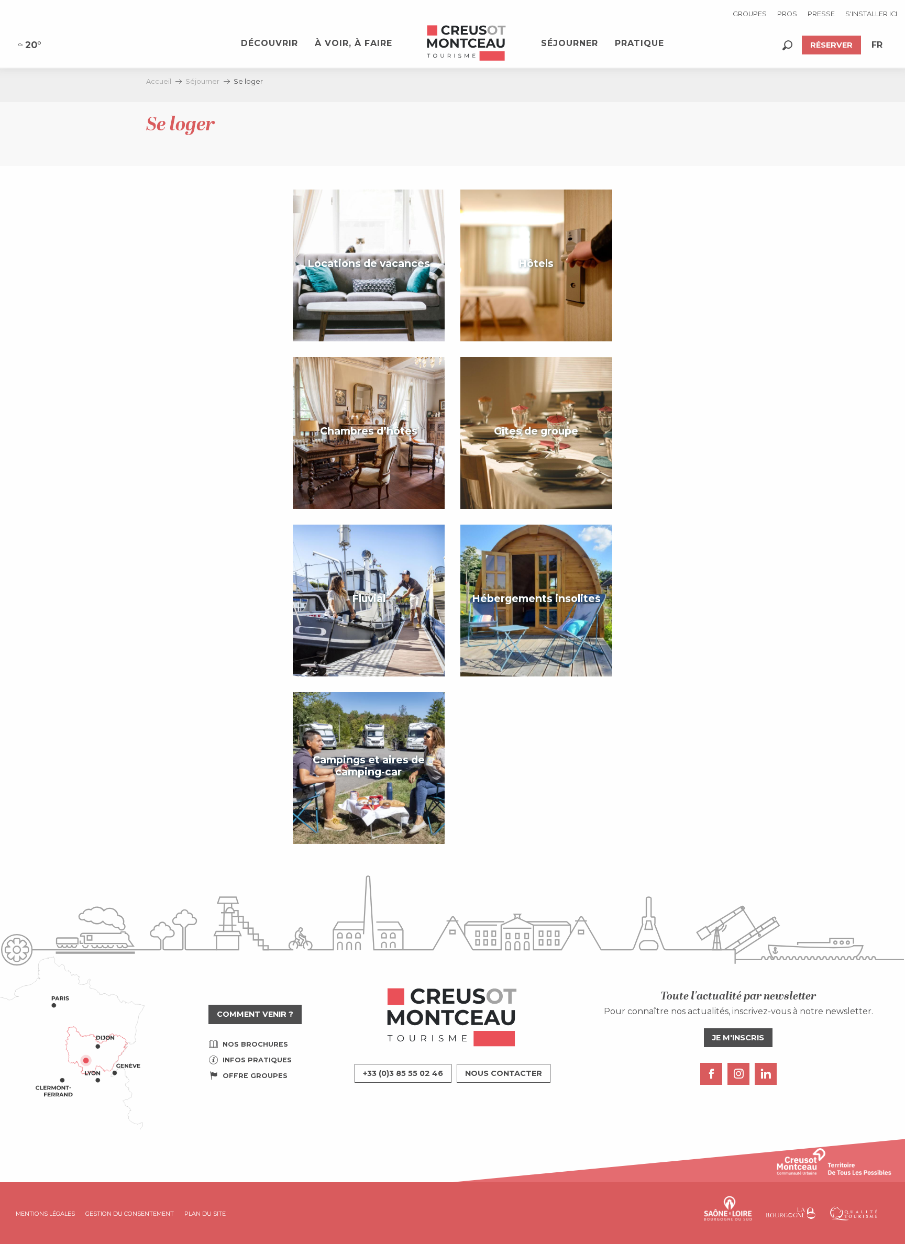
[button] (787, 45)
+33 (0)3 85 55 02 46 (403, 1073)
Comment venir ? (255, 1014)
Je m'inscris (738, 1037)
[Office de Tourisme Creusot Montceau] (466, 43)
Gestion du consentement (129, 1213)
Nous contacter (503, 1073)
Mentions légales (45, 1213)
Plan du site (205, 1213)
